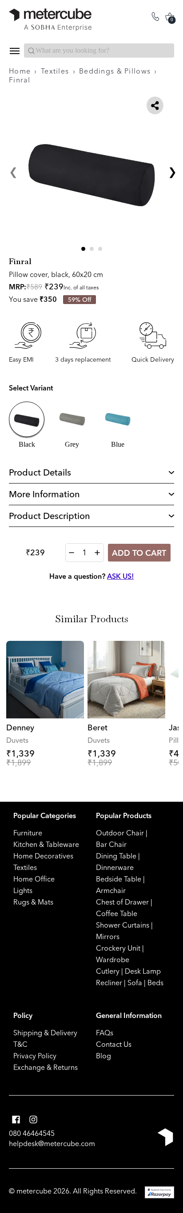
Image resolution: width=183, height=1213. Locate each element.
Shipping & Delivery (45, 1032)
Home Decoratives (43, 855)
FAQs (104, 1032)
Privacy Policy (34, 1055)
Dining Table (116, 855)
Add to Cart (139, 553)
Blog (103, 1055)
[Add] (97, 553)
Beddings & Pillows (115, 70)
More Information (44, 493)
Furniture (27, 832)
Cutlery (107, 971)
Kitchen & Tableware (46, 844)
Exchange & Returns (45, 1067)
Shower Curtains (122, 924)
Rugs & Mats (33, 901)
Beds (155, 982)
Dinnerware (115, 867)
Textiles (55, 70)
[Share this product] (155, 105)
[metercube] (50, 19)
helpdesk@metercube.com (52, 1143)
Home (20, 70)
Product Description (49, 515)
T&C (20, 1044)
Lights (22, 890)
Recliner (109, 982)
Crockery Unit (118, 948)
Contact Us (113, 1044)
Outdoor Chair (120, 832)
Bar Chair (111, 844)
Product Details (40, 472)
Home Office (34, 878)
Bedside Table (118, 878)
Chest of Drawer (122, 901)
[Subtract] (71, 553)
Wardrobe (112, 959)
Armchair (111, 890)
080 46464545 (32, 1133)
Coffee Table (116, 913)
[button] (83, 249)
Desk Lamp (143, 971)
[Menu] (14, 51)
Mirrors (107, 936)
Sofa (134, 982)
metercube (34, 1190)
